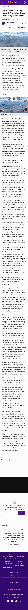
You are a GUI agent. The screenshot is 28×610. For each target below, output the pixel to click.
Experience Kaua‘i (7, 567)
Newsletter (14, 579)
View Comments (14, 544)
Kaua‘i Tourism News (20, 558)
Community (20, 561)
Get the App (14, 575)
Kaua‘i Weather (20, 556)
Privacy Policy (10, 597)
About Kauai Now (14, 572)
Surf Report (8, 558)
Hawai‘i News (8, 561)
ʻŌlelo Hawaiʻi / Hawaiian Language (20, 564)
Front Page (7, 554)
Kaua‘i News (5, 6)
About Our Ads (14, 582)
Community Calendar (8, 556)
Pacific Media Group (18, 594)
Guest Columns (8, 563)
